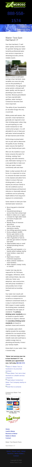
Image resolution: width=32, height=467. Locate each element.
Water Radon (19, 453)
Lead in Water (10, 431)
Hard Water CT (10, 446)
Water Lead (16, 451)
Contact (8, 438)
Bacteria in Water (11, 433)
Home (8, 429)
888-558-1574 (20, 363)
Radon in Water (11, 436)
